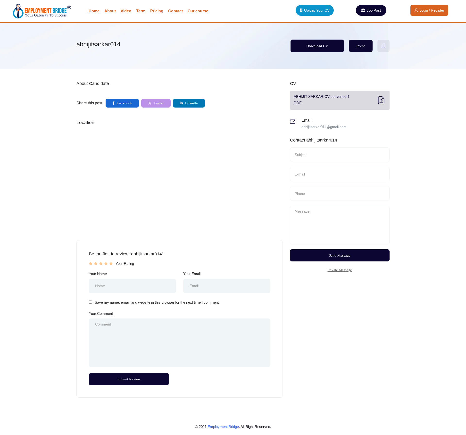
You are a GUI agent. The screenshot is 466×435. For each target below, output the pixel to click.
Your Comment (101, 313)
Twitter (158, 103)
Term (140, 11)
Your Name (98, 274)
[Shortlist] (383, 46)
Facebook (124, 103)
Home (94, 11)
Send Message (339, 255)
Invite (360, 46)
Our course (198, 11)
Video (126, 11)
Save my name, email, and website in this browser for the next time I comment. (157, 302)
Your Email (191, 274)
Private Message (339, 270)
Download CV (317, 46)
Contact (175, 11)
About (110, 11)
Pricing (156, 11)
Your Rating (125, 263)
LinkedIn (191, 103)
